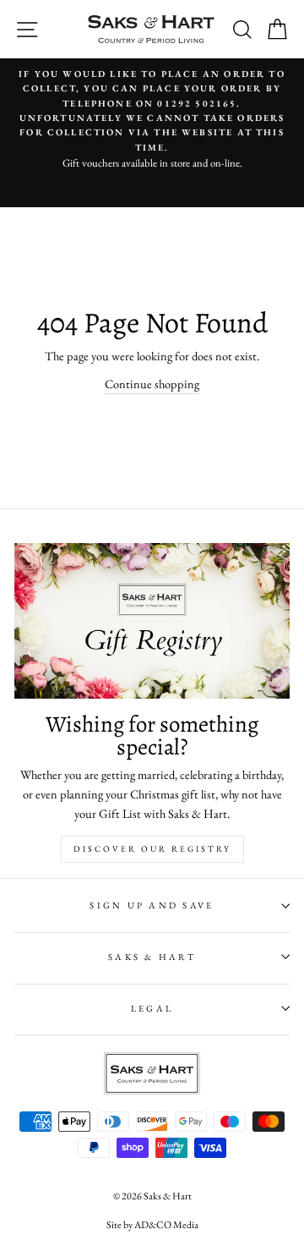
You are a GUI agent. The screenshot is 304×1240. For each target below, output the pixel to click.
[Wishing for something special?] (152, 620)
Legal (152, 1008)
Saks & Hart (152, 957)
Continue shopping (152, 384)
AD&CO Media (166, 1225)
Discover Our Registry (152, 848)
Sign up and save (152, 905)
